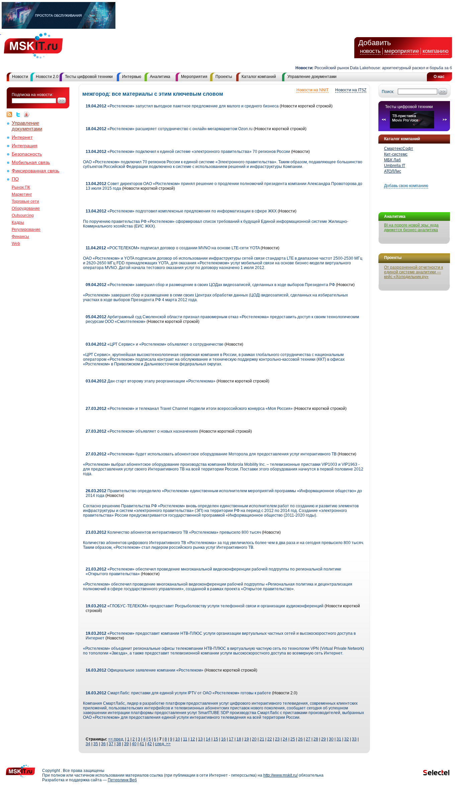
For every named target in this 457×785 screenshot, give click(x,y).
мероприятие (401, 51)
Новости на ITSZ (350, 90)
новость (370, 51)
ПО (15, 179)
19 (246, 739)
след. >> (163, 744)
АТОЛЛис (392, 171)
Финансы (20, 236)
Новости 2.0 (47, 76)
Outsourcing (23, 215)
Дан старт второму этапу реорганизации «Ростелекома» (150, 381)
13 (200, 739)
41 (142, 744)
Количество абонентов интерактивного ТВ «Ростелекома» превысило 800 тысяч (173, 532)
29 (323, 739)
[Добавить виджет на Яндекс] (26, 114)
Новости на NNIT (312, 90)
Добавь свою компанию (406, 185)
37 (111, 744)
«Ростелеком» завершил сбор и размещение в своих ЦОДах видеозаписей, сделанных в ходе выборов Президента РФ (210, 284)
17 (231, 739)
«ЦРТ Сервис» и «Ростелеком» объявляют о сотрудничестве (154, 344)
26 (300, 739)
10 (177, 739)
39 (126, 744)
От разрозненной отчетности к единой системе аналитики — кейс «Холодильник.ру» (413, 272)
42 (149, 744)
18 (239, 739)
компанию (436, 51)
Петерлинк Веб (122, 780)
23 (277, 739)
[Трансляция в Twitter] (19, 114)
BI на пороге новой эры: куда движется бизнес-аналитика (411, 227)
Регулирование (26, 229)
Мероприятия (194, 76)
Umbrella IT (394, 165)
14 (208, 739)
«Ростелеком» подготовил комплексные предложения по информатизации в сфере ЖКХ (181, 211)
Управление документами (312, 76)
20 (254, 739)
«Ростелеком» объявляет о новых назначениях (142, 431)
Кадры (18, 222)
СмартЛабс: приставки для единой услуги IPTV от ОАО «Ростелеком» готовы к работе (178, 693)
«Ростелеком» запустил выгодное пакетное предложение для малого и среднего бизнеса (182, 106)
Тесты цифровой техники (89, 76)
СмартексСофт (398, 148)
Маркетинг (22, 194)
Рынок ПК (21, 187)
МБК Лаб (392, 160)
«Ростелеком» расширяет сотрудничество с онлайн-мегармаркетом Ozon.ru (169, 128)
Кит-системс (395, 154)
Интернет (22, 137)
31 (339, 739)
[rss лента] (11, 114)
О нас (439, 76)
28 (315, 739)
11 (185, 739)
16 (223, 739)
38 (118, 744)
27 (308, 739)
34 (88, 744)
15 (215, 739)
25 (292, 739)
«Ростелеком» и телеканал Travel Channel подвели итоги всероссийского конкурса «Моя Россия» (189, 408)
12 (192, 739)
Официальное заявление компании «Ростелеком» (144, 670)
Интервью (131, 76)
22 (269, 739)
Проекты (223, 76)
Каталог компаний (259, 76)
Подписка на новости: (32, 94)
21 (262, 739)
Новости (20, 76)
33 (354, 739)
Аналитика (160, 76)
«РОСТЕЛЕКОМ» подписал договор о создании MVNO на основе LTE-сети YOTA (173, 248)
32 (346, 739)
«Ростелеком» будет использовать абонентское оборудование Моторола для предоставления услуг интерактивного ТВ (212, 454)
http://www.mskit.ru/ (280, 775)
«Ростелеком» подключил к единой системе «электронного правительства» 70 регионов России (188, 151)
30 (331, 739)
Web (16, 243)
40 (134, 744)
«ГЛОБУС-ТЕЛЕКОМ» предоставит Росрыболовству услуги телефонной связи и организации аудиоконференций (205, 606)
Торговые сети (25, 201)
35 (95, 744)
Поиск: (388, 91)
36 (103, 744)
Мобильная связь (31, 162)
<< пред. (116, 739)
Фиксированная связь (35, 170)
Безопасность (27, 154)
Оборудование (26, 208)
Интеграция (24, 145)
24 (285, 739)
